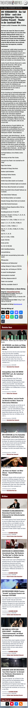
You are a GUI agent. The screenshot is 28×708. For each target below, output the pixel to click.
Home (2, 8)
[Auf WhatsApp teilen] (12, 317)
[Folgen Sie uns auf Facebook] (16, 704)
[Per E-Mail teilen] (21, 317)
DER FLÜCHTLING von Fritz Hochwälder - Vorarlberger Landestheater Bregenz (13, 436)
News (19, 292)
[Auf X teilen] (3, 312)
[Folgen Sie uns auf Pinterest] (12, 704)
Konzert (8, 536)
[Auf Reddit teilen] (7, 317)
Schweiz (8, 393)
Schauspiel (9, 292)
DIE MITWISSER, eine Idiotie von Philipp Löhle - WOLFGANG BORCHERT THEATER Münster (14, 347)
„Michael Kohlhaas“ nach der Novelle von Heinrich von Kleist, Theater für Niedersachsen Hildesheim (13, 400)
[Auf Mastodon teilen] (16, 312)
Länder (15, 536)
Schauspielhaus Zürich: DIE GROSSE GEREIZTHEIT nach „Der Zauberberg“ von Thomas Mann (13, 374)
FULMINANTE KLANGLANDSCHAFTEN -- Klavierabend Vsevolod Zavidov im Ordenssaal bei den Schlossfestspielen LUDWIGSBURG (13, 514)
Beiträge (5, 8)
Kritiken (12, 536)
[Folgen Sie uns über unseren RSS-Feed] (21, 704)
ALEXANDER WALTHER (13, 532)
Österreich (14, 292)
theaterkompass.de (18, 304)
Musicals (21, 695)
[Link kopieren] (3, 321)
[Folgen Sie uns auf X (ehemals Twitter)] (7, 704)
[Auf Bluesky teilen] (12, 312)
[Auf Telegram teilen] (16, 317)
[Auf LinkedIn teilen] (3, 317)
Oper (16, 490)
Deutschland (9, 366)
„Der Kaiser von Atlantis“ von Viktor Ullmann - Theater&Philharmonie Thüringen (12, 472)
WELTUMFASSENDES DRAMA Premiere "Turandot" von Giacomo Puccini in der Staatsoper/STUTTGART (13, 593)
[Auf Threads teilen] (7, 312)
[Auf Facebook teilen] (21, 312)
